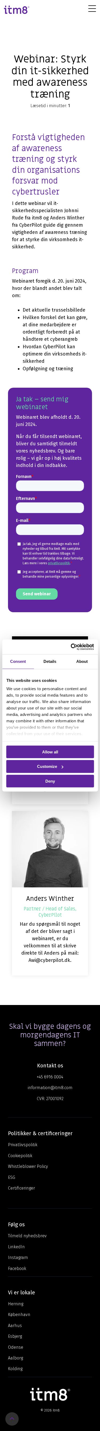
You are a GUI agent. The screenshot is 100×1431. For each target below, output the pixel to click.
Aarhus (15, 1325)
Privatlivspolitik (22, 1144)
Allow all (50, 751)
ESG (11, 1177)
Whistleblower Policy (28, 1166)
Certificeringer (21, 1188)
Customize (47, 766)
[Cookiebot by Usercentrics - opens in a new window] (71, 646)
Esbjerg (15, 1336)
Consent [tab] (18, 661)
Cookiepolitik (20, 1155)
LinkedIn (16, 1246)
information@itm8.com (50, 1087)
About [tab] (82, 661)
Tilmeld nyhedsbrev (27, 1235)
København (19, 1314)
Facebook (17, 1268)
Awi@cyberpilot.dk (49, 960)
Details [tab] (49, 661)
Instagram (18, 1257)
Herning (15, 1303)
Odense (15, 1347)
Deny (50, 781)
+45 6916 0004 (50, 1076)
